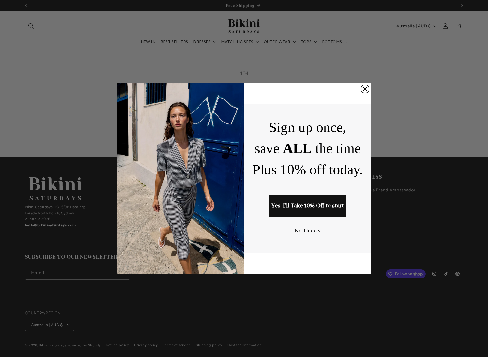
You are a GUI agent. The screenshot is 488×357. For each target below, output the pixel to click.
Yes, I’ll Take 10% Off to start (307, 205)
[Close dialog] (365, 89)
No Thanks (308, 230)
